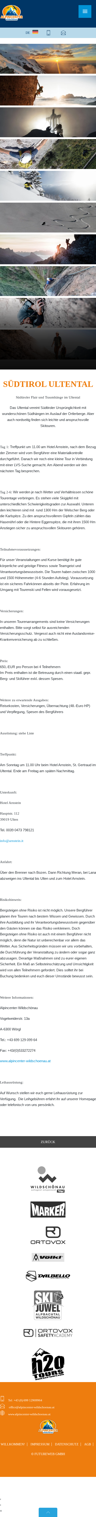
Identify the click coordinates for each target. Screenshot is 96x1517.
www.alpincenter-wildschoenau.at (25, 1061)
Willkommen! (13, 1444)
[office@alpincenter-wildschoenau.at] (63, 33)
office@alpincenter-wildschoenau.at (31, 1407)
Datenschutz (67, 1444)
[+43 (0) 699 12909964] (48, 33)
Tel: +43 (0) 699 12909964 (24, 1400)
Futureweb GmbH (49, 1454)
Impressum (40, 1444)
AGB (87, 1444)
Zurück (48, 1142)
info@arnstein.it (11, 841)
